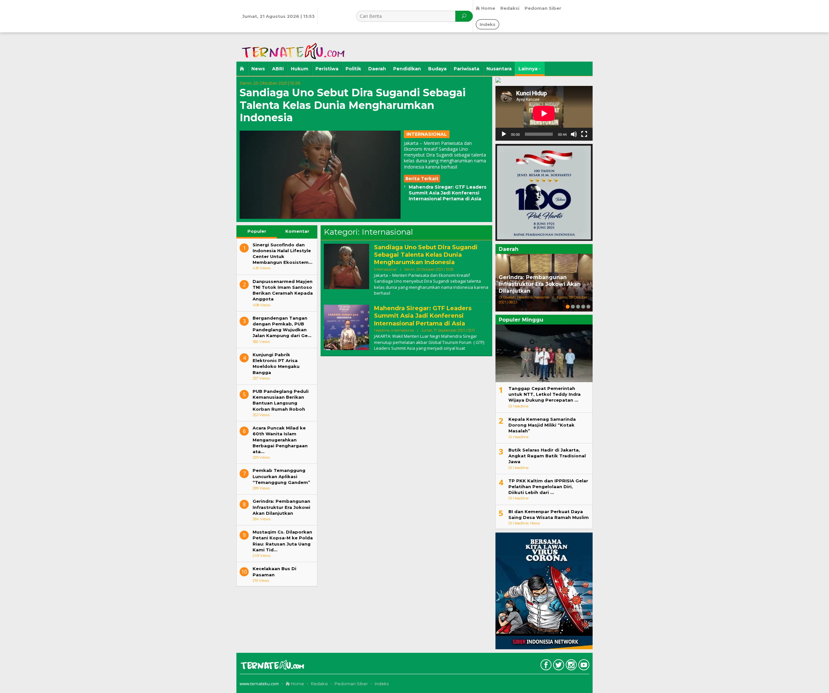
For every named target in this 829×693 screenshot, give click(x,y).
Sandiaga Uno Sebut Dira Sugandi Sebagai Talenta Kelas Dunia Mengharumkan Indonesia (353, 105)
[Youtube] (583, 666)
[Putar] (504, 134)
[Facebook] (545, 666)
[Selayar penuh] (584, 134)
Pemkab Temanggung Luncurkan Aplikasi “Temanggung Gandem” (281, 476)
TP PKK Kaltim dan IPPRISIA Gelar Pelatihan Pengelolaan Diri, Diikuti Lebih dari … (548, 486)
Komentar (297, 231)
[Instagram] (570, 666)
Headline (382, 330)
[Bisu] (574, 134)
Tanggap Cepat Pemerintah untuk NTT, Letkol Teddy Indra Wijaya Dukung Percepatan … (544, 394)
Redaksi (319, 683)
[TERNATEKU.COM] (291, 47)
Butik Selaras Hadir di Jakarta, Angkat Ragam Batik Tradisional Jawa (547, 455)
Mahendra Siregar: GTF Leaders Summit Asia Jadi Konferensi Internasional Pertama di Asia (447, 193)
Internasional (426, 134)
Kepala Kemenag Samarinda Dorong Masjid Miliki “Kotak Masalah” (542, 425)
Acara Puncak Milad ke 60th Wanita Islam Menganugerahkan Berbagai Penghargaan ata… (280, 439)
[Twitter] (557, 666)
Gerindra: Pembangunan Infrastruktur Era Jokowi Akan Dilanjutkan (281, 507)
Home (297, 683)
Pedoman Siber (351, 683)
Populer (256, 231)
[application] (544, 113)
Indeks (382, 683)
